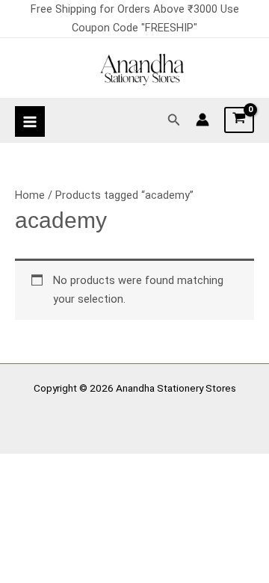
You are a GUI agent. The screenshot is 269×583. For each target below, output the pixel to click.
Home (30, 195)
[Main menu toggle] (30, 121)
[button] (174, 120)
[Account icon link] (202, 119)
